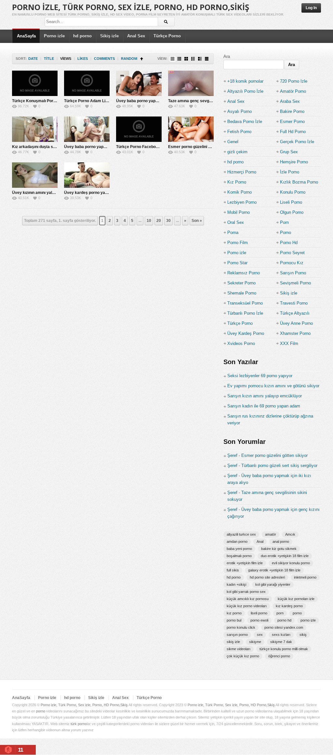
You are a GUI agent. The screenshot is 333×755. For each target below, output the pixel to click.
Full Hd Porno (293, 131)
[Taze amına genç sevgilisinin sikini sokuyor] (191, 83)
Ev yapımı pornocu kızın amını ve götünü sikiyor (273, 385)
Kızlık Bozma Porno (299, 182)
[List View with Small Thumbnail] (193, 58)
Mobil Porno (238, 212)
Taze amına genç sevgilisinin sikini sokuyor (208, 101)
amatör (270, 534)
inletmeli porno (305, 577)
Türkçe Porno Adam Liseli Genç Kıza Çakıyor (105, 101)
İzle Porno (289, 172)
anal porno (281, 541)
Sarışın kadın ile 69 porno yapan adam (263, 406)
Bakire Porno (292, 111)
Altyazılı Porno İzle (245, 91)
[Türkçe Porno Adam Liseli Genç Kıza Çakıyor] (87, 83)
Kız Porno (236, 182)
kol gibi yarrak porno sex (246, 592)
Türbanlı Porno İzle (245, 313)
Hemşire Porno (294, 161)
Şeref (232, 455)
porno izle (308, 620)
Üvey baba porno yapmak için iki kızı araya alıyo (108, 146)
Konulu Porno (292, 192)
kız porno (234, 613)
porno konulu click (241, 627)
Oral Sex (235, 222)
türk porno (79, 724)
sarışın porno (237, 635)
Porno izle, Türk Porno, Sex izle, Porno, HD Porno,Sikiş (130, 7)
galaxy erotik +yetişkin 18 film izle (274, 570)
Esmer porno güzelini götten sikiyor (200, 146)
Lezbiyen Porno (242, 202)
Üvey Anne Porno (296, 323)
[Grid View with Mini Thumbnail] (172, 58)
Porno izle (54, 36)
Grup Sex (289, 151)
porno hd (284, 620)
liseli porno (259, 613)
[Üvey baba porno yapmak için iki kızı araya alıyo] (87, 129)
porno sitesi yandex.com (283, 627)
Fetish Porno (239, 131)
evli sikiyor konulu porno (291, 563)
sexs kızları (281, 635)
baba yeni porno (239, 549)
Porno (285, 232)
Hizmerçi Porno (241, 172)
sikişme (255, 642)
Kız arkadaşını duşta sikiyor (37, 146)
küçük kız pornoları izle (296, 599)
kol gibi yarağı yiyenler (272, 584)
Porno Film (237, 242)
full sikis (233, 570)
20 (158, 220)
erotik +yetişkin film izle (245, 563)
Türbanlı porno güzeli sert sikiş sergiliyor (279, 465)
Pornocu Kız (291, 262)
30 (168, 220)
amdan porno (237, 541)
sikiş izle (233, 642)
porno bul (234, 620)
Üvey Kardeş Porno (245, 333)
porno (297, 613)
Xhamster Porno (295, 333)
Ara (226, 56)
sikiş (303, 635)
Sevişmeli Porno (295, 283)
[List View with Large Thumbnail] (206, 58)
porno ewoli (259, 620)
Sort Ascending (141, 58)
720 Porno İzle (293, 81)
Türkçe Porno (167, 36)
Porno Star (237, 262)
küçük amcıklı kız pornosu (248, 599)
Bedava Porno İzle (244, 121)
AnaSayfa (26, 36)
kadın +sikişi (236, 584)
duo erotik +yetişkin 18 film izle (285, 556)
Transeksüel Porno (245, 303)
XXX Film (289, 343)
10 (149, 220)
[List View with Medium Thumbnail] (199, 58)
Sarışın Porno (293, 272)
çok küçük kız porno (243, 656)
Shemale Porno (241, 293)
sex (260, 635)
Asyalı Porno (239, 111)
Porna (232, 232)
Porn (284, 222)
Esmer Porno (292, 121)
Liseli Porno (291, 202)
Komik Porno (239, 192)
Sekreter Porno (241, 283)
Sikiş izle (109, 36)
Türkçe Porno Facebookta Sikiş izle (148, 146)
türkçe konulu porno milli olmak (284, 649)
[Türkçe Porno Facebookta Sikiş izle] (139, 129)
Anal (260, 541)
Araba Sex (290, 101)
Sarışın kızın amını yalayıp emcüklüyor (264, 395)
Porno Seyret (292, 252)
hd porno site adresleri (267, 577)
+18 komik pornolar (245, 81)
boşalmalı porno (239, 556)
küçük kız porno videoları (247, 606)
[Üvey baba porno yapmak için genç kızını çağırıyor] (139, 83)
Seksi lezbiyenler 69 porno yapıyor (259, 375)
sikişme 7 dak (281, 642)
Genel (232, 141)
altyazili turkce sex (241, 534)
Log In (311, 8)
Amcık (290, 534)
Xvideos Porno (241, 343)
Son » (197, 220)
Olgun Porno (291, 212)
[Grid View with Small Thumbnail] (179, 58)
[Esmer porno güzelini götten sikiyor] (191, 129)
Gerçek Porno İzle (297, 141)
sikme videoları (238, 649)
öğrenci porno (279, 656)
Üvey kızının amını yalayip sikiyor (42, 192)
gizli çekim (237, 151)
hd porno (82, 36)
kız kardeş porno (289, 606)
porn (280, 613)
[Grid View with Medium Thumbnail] (186, 58)
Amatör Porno (293, 91)
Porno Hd (289, 242)
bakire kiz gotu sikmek (279, 549)
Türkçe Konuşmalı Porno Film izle (43, 101)
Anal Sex (136, 36)
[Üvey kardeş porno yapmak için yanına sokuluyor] (87, 175)
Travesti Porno (294, 303)
